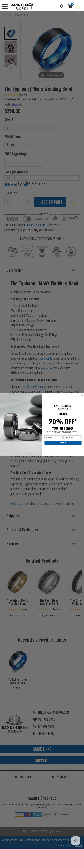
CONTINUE (63, 442)
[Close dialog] (82, 395)
